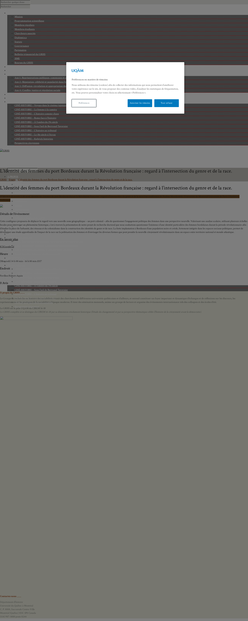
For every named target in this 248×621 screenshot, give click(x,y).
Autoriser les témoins (140, 103)
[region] (125, 88)
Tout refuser (166, 103)
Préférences (84, 103)
